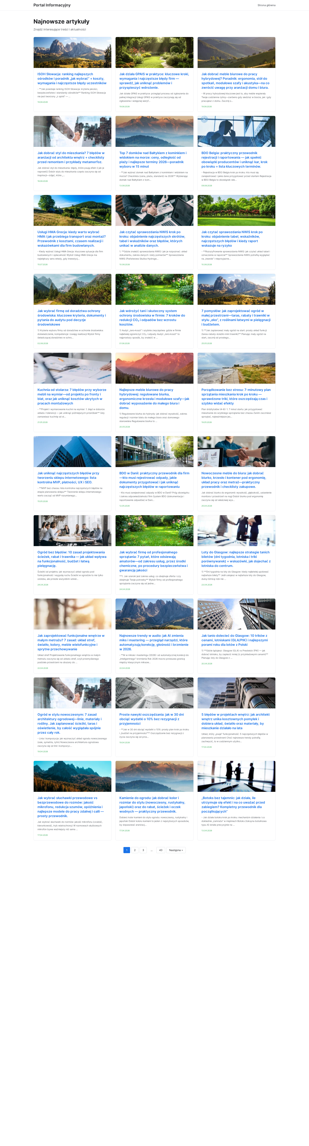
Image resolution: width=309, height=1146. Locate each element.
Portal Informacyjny (52, 5)
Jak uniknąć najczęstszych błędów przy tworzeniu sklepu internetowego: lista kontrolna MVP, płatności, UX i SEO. (68, 477)
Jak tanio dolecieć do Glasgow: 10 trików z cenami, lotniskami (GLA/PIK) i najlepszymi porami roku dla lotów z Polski (234, 640)
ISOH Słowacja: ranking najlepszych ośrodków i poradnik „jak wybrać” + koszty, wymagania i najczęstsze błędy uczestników (72, 78)
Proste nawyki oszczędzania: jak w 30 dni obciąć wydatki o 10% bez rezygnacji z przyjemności (151, 719)
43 (160, 850)
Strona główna (267, 5)
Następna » (176, 850)
